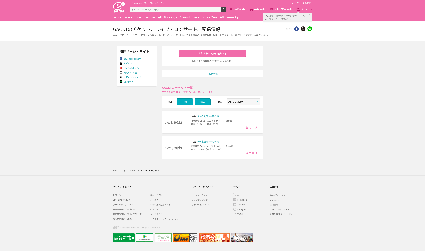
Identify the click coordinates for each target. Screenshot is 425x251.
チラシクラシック (200, 199)
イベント (150, 17)
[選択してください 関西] (243, 101)
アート (196, 17)
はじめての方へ (157, 214)
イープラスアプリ (200, 194)
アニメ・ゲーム (209, 17)
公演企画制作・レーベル (281, 214)
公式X (126, 63)
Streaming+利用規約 (122, 199)
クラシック (185, 17)
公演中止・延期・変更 (160, 204)
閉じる (309, 14)
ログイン (296, 3)
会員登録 (307, 3)
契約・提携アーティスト (280, 209)
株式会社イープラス (279, 194)
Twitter (303, 28)
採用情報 (274, 204)
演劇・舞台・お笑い (167, 17)
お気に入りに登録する (215, 53)
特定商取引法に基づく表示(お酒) (127, 214)
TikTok (240, 214)
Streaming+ (233, 17)
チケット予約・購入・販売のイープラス (148, 3)
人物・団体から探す (284, 9)
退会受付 (154, 199)
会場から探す (260, 9)
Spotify (127, 81)
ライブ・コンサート (122, 17)
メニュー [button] (305, 9)
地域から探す (240, 9)
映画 (222, 17)
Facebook (242, 199)
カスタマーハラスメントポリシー (165, 218)
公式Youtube (130, 67)
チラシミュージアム (201, 204)
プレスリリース (277, 199)
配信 (202, 101)
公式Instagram (131, 77)
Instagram (242, 209)
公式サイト (129, 72)
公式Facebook (131, 58)
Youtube (241, 204)
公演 (185, 101)
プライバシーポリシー (123, 204)
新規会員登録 (156, 194)
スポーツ (139, 17)
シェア (296, 28)
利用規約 (117, 194)
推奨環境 (154, 209)
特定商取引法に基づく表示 (125, 209)
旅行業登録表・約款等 (123, 218)
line (309, 28)
